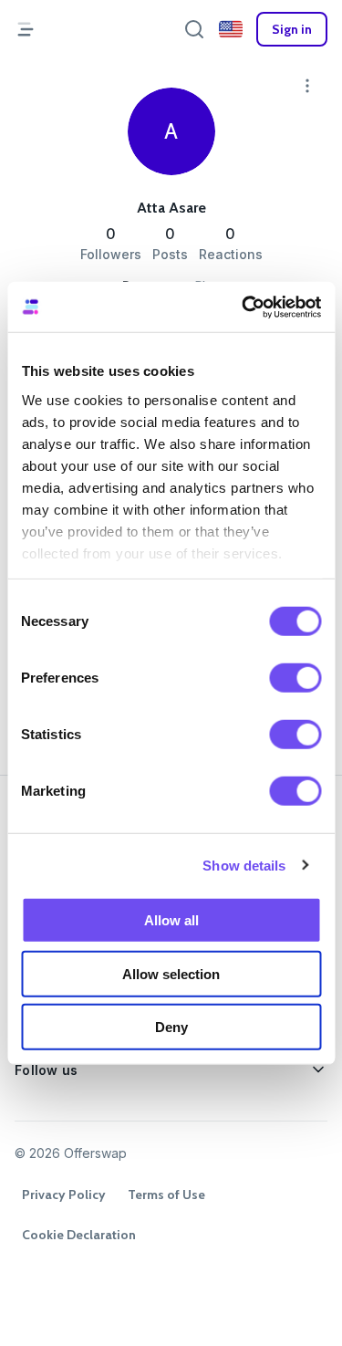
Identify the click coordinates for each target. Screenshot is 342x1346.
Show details (243, 864)
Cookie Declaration (79, 1234)
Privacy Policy (64, 1194)
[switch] (295, 678)
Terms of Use (166, 1194)
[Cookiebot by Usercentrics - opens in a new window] (243, 306)
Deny (171, 1027)
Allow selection (171, 973)
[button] (230, 29)
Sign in (292, 29)
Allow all (171, 920)
